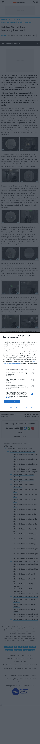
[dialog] (20, 372)
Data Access (20, 408)
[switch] (32, 373)
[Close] (36, 336)
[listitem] (20, 369)
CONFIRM (11, 401)
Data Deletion (9, 408)
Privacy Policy (30, 408)
